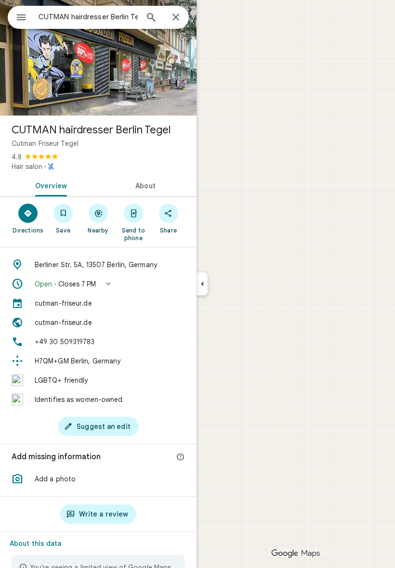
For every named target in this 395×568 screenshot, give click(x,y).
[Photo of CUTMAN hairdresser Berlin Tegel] (98, 58)
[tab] (49, 184)
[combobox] (88, 17)
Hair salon (27, 166)
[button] (98, 284)
